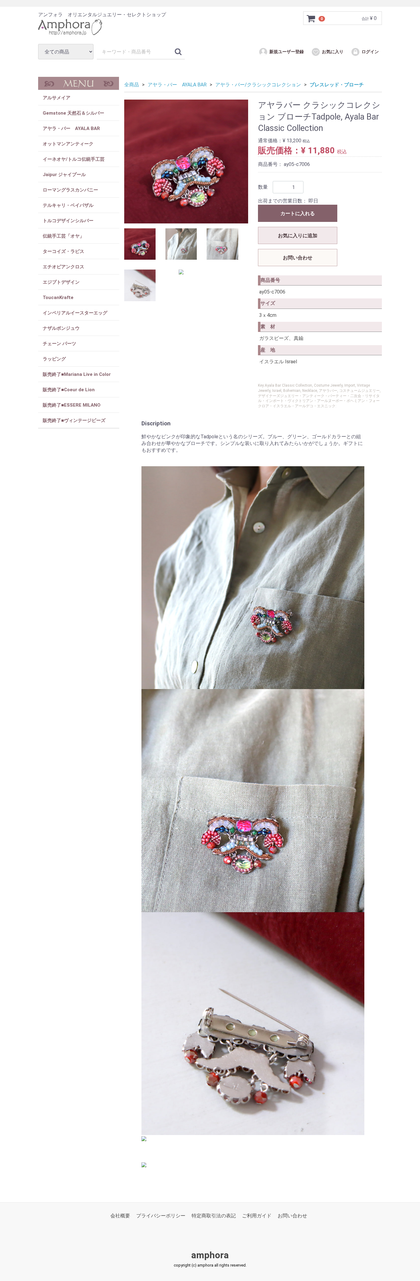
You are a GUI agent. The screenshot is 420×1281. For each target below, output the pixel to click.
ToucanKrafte (58, 297)
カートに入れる (297, 213)
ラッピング (54, 359)
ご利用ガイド (256, 1216)
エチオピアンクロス (63, 267)
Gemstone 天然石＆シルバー (73, 113)
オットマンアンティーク (68, 144)
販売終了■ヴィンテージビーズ (74, 420)
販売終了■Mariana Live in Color (77, 374)
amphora (210, 1255)
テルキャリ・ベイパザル (68, 205)
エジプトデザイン (61, 282)
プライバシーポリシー (160, 1216)
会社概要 (120, 1216)
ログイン (370, 51)
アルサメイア (56, 98)
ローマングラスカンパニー (70, 190)
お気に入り (332, 51)
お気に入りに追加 (297, 235)
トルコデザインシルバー (68, 220)
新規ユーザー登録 (286, 51)
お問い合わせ (297, 258)
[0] (311, 18)
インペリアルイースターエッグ (75, 313)
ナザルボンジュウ (61, 328)
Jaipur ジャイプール (64, 174)
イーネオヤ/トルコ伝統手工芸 (74, 159)
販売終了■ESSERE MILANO (72, 405)
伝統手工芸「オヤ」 (63, 236)
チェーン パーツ (59, 343)
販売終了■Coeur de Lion (69, 389)
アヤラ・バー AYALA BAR (71, 128)
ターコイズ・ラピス (63, 251)
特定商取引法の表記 (214, 1216)
